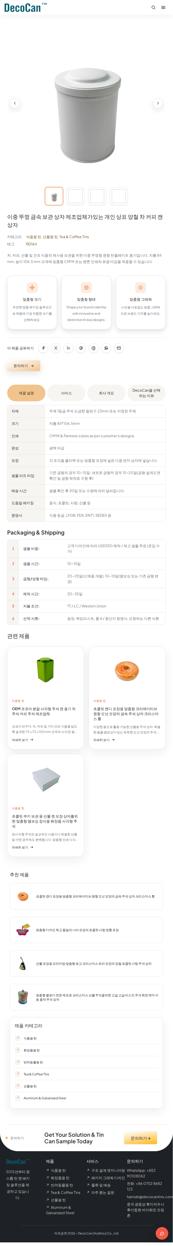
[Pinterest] (81, 348)
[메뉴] (163, 7)
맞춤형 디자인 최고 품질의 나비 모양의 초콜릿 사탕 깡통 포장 (77, 930)
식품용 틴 (33, 236)
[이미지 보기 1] (54, 196)
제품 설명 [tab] (26, 393)
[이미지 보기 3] (97, 196)
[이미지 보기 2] (76, 196)
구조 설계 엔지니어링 (105, 1170)
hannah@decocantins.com (150, 1196)
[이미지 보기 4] (119, 196)
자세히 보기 (23, 740)
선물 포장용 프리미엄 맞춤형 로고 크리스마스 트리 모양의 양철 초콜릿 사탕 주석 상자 (94, 963)
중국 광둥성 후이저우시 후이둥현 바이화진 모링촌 (145, 1210)
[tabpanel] (86, 515)
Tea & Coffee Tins (74, 236)
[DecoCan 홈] (25, 7)
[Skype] (94, 348)
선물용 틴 (50, 236)
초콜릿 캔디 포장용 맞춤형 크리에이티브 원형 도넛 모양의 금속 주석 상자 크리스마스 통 (95, 896)
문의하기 (23, 365)
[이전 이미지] (15, 103)
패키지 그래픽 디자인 (105, 1177)
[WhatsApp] (106, 348)
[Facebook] (43, 348)
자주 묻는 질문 (100, 1192)
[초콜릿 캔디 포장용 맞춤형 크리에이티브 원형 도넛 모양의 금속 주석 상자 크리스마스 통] (127, 698)
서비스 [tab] (66, 393)
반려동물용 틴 (59, 1185)
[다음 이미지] (158, 103)
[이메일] (119, 348)
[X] (56, 348)
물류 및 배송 (98, 1185)
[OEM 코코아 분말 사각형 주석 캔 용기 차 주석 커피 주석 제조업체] (45, 698)
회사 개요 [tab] (106, 393)
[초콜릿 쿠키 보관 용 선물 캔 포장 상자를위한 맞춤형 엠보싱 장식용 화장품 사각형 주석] (45, 805)
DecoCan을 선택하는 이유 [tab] (146, 393)
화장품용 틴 (58, 1177)
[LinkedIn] (68, 348)
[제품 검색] (153, 7)
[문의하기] (162, 1233)
